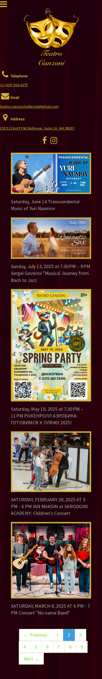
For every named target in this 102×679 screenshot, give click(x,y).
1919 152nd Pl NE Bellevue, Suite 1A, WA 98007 (37, 128)
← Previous (35, 635)
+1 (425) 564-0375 (14, 84)
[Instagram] (53, 142)
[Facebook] (44, 142)
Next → (31, 659)
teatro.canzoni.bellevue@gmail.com (29, 106)
